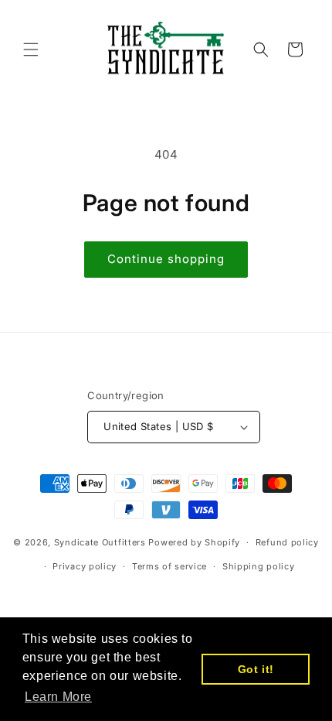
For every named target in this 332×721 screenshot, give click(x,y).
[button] (31, 49)
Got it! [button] (256, 669)
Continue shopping (166, 258)
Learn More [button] (58, 696)
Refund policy (287, 542)
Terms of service (169, 566)
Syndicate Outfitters (101, 542)
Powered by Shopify (194, 542)
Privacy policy (85, 566)
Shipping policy (258, 566)
